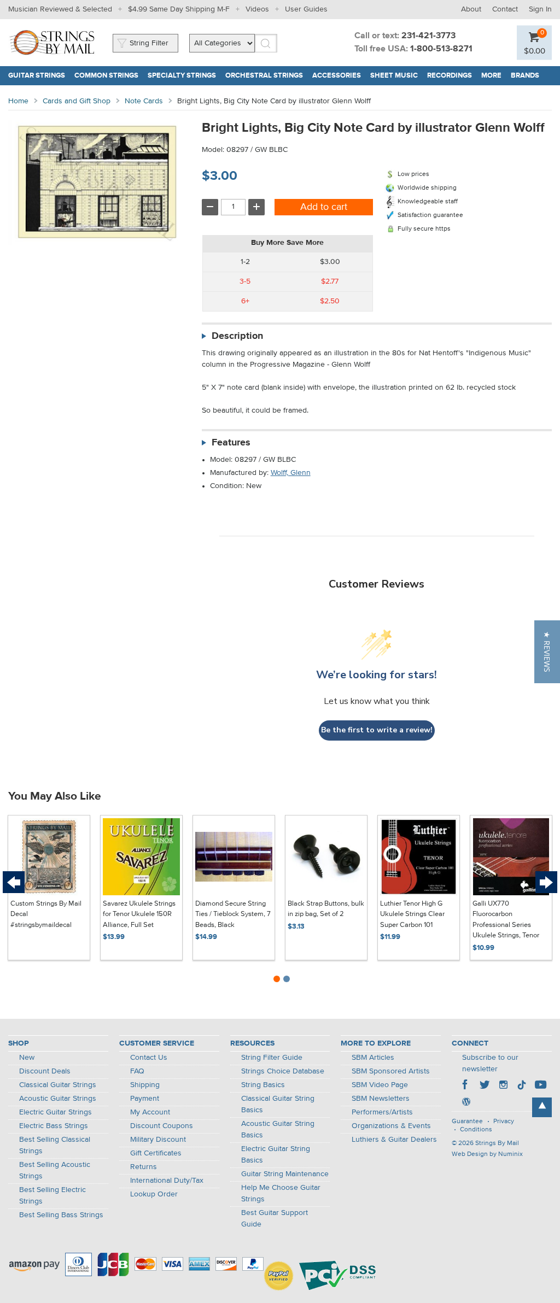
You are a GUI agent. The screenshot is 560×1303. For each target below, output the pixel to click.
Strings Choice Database (282, 1071)
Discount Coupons (161, 1126)
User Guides (306, 9)
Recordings (449, 75)
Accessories (336, 75)
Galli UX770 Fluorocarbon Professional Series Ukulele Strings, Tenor (505, 920)
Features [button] (231, 443)
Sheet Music (394, 75)
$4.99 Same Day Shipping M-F (179, 9)
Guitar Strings (36, 75)
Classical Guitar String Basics (277, 1104)
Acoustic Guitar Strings (57, 1098)
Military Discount (158, 1139)
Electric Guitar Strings (55, 1112)
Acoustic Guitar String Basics (277, 1129)
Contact (505, 9)
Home (18, 101)
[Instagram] (503, 1086)
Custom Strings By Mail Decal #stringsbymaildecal (45, 914)
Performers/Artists (382, 1112)
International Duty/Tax (166, 1180)
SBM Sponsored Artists (391, 1071)
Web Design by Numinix (487, 1154)
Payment (144, 1098)
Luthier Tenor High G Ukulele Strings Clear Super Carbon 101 (412, 914)
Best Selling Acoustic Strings (54, 1170)
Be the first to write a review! (377, 730)
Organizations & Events (391, 1126)
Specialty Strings (182, 75)
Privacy (503, 1121)
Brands (525, 75)
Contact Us (148, 1057)
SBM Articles (373, 1057)
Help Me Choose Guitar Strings (280, 1193)
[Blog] (466, 1103)
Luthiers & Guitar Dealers (394, 1139)
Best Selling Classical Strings (54, 1145)
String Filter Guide (271, 1057)
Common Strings (106, 75)
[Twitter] (484, 1086)
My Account (150, 1112)
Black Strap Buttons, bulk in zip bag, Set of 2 (326, 909)
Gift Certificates (156, 1153)
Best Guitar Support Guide (274, 1218)
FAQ (137, 1071)
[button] (547, 651)
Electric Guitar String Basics (275, 1154)
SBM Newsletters (381, 1098)
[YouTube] (540, 1086)
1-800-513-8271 (441, 49)
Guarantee (467, 1121)
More (491, 75)
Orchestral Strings (264, 75)
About (471, 9)
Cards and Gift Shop (76, 101)
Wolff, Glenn (291, 473)
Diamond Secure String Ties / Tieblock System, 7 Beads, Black (233, 914)
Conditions (476, 1129)
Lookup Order (154, 1194)
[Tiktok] (522, 1086)
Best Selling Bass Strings (61, 1215)
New (26, 1057)
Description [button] (237, 336)
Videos (257, 9)
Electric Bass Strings (53, 1126)
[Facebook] (466, 1086)
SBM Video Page (380, 1085)
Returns (143, 1167)
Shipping (145, 1085)
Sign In (540, 9)
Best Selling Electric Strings (52, 1195)
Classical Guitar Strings (57, 1085)
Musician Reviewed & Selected (60, 9)
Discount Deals (45, 1071)
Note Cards (144, 101)
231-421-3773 (428, 36)
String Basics (263, 1085)
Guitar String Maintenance (285, 1174)
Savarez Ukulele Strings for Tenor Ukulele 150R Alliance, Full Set (139, 914)
